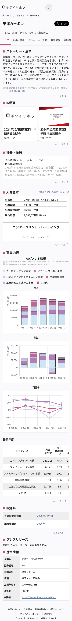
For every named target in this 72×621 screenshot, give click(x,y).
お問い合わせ (14, 609)
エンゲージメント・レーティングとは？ (36, 237)
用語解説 (55, 40)
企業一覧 (20, 15)
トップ (5, 40)
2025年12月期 (45, 515)
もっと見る (58, 95)
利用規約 (27, 609)
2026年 (41, 523)
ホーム (8, 15)
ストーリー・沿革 (38, 40)
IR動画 (67, 40)
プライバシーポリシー (30, 613)
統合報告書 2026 (17, 91)
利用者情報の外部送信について (49, 609)
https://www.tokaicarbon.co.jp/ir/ (39, 597)
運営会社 (48, 613)
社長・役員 (18, 40)
